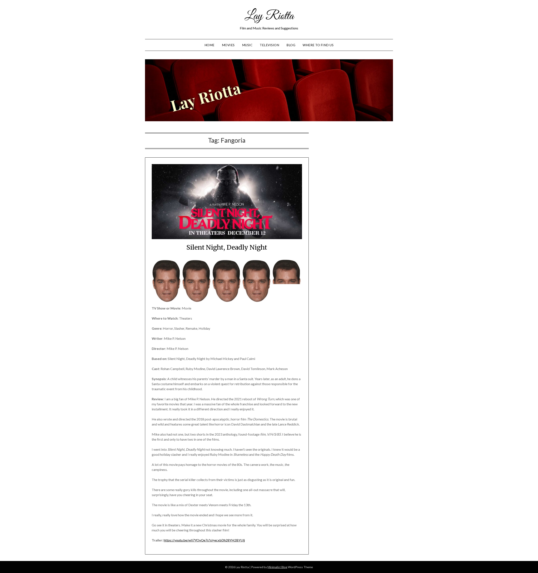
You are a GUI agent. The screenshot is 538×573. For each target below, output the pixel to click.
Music (247, 45)
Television (269, 45)
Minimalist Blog (277, 567)
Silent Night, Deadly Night (226, 247)
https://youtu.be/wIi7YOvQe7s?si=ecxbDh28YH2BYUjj (204, 540)
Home (209, 45)
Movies (228, 45)
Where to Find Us (318, 45)
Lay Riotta (269, 16)
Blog (290, 45)
